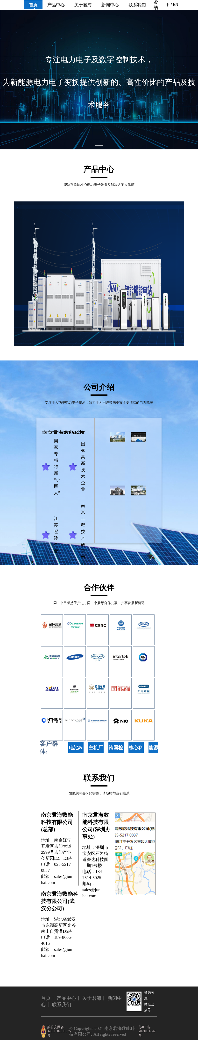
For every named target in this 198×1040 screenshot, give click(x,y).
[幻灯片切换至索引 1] (99, 145)
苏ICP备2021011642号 (147, 1031)
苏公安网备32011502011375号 (58, 1031)
